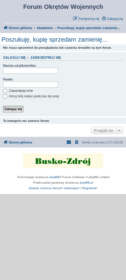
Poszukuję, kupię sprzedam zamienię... (55, 39)
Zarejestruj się (46, 57)
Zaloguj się (14, 57)
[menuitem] (112, 18)
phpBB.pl (86, 182)
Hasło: (8, 79)
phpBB (54, 177)
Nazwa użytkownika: (19, 65)
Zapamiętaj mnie (20, 90)
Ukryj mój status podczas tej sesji (33, 96)
